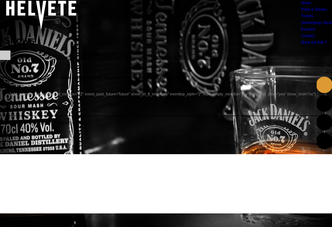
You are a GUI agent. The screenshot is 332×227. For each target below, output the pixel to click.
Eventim (308, 29)
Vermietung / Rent (316, 23)
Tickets (307, 16)
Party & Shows (314, 9)
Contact (308, 36)
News (306, 3)
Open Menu (5, 55)
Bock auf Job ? (314, 42)
